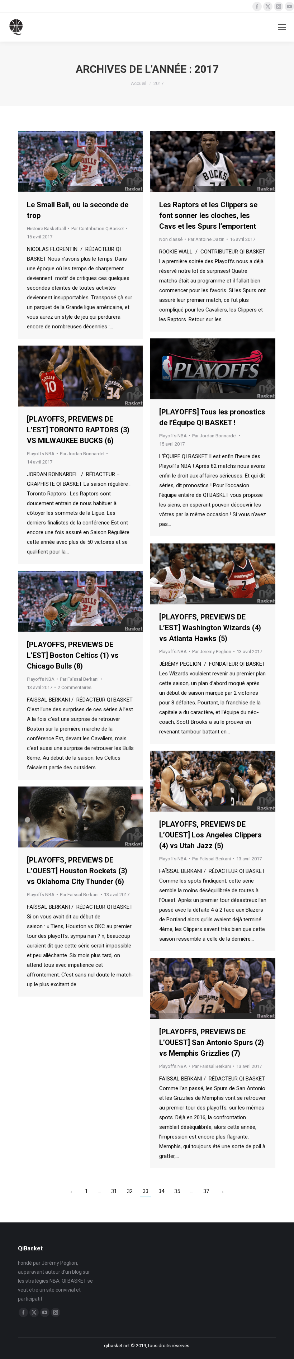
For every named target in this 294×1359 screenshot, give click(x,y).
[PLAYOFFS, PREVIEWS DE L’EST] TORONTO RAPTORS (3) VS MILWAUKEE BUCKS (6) (78, 430)
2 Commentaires (74, 687)
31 (114, 1191)
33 (145, 1191)
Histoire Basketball (46, 228)
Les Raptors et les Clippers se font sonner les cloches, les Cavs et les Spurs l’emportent (208, 215)
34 (161, 1191)
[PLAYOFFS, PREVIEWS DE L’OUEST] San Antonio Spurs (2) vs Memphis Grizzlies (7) (211, 1042)
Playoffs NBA (173, 435)
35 (177, 1191)
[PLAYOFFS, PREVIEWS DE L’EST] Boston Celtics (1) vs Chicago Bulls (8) (73, 655)
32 (130, 1191)
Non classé (170, 239)
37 (206, 1191)
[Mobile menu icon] (282, 27)
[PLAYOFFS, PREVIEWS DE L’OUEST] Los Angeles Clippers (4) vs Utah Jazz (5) (210, 835)
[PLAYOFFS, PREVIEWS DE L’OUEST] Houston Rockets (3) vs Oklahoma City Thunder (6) (77, 871)
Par (97, 228)
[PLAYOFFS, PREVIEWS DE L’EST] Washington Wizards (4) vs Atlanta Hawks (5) (210, 628)
